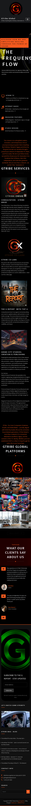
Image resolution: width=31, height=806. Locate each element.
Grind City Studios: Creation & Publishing (13, 353)
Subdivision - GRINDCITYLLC (18, 802)
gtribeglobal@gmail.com (10, 777)
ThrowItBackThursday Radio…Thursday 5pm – (13, 738)
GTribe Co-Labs (9, 259)
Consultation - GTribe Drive (13, 201)
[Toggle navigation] (27, 19)
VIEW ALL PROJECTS (14, 533)
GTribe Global (8, 18)
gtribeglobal (21, 801)
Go (28, 791)
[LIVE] (15, 719)
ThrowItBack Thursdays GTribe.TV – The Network (13, 763)
